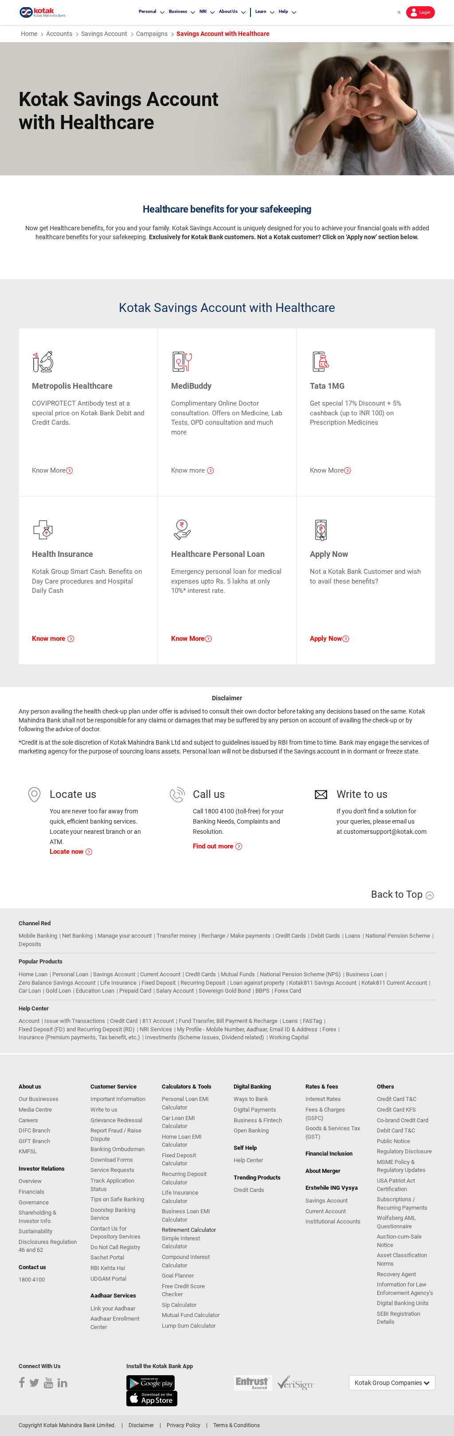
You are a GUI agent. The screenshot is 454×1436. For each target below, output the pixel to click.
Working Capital (289, 1037)
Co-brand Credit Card (402, 1120)
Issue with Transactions (74, 1021)
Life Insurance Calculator (180, 1196)
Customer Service (113, 1086)
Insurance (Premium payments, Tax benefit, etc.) (79, 1037)
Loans (352, 935)
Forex (329, 1029)
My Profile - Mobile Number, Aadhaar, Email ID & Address (247, 1029)
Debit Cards (325, 935)
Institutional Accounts (332, 1221)
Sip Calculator (179, 1305)
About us (30, 1086)
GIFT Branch (34, 1141)
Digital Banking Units (403, 1303)
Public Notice (393, 1141)
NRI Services (156, 1029)
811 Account (158, 1021)
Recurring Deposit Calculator (184, 1178)
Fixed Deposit (158, 982)
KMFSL (28, 1151)
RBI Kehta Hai (107, 1268)
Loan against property (257, 982)
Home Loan (33, 974)
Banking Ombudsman (117, 1149)
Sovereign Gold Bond (224, 990)
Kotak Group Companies (389, 1382)
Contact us (32, 1267)
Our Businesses (39, 1099)
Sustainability (35, 1231)
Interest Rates (323, 1099)
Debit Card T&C (396, 1130)
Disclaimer (141, 1425)
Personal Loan (70, 974)
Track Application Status (112, 1184)
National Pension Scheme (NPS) (300, 974)
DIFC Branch (34, 1130)
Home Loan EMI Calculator (182, 1140)
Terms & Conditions (236, 1425)
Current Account (160, 974)
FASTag (312, 1021)
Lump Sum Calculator (188, 1325)
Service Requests (112, 1170)
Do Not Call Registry (115, 1247)
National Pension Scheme (397, 935)
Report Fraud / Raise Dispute (115, 1134)
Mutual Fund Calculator (190, 1315)
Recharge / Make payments (235, 935)
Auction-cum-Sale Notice (399, 1240)
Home (29, 33)
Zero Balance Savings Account (57, 982)
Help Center (248, 1160)
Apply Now (326, 639)
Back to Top (398, 894)
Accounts (59, 33)
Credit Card (123, 1021)
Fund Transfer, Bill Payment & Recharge (228, 1021)
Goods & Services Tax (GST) (332, 1132)
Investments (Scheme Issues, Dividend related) (204, 1037)
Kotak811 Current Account (394, 982)
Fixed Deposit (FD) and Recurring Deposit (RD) (77, 1029)
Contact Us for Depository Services (115, 1232)
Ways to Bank (251, 1099)
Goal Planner (178, 1275)
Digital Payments (255, 1109)
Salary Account (175, 990)
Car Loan (30, 990)
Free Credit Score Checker (183, 1290)
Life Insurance (118, 982)
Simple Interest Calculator (181, 1242)
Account (29, 1021)
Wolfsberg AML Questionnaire (396, 1222)
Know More (187, 639)
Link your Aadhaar (112, 1308)
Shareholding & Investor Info (37, 1216)
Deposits (30, 944)
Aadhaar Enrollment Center (114, 1322)
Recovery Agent (396, 1274)
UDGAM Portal (108, 1278)
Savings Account (104, 33)
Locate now (67, 852)
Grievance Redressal (116, 1120)
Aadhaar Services (113, 1295)
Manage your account (125, 935)
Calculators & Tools (186, 1086)
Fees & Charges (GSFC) (325, 1113)
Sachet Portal (107, 1257)
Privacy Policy (183, 1425)
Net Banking (77, 935)
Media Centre (35, 1109)
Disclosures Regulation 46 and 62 (48, 1246)
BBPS (262, 990)
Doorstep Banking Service (112, 1214)
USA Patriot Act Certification (396, 1184)
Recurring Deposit (202, 982)
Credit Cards (290, 935)
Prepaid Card (135, 990)
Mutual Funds (238, 974)
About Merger (322, 1171)
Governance (34, 1202)
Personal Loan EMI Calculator (185, 1103)
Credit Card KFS (396, 1109)
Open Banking (251, 1130)
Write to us (103, 1109)
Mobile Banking (38, 935)
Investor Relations (42, 1168)
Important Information (117, 1099)
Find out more (214, 846)
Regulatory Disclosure (404, 1151)
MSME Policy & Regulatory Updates (401, 1166)
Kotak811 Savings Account (322, 982)
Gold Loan (58, 990)
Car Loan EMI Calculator (178, 1122)
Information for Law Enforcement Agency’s (405, 1288)
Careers (28, 1120)
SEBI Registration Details (398, 1318)
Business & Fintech (258, 1120)
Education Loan (95, 990)
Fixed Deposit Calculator (179, 1159)
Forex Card (287, 990)
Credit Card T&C (396, 1099)
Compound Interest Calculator (186, 1261)
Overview (30, 1181)
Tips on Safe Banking (117, 1199)
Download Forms (111, 1159)
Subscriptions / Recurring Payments (402, 1203)
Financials (31, 1191)
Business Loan (364, 974)
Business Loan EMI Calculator (186, 1215)
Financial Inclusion (328, 1153)
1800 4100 (32, 1279)
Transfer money (176, 935)
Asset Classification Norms (402, 1259)
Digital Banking (252, 1086)
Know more (49, 639)
